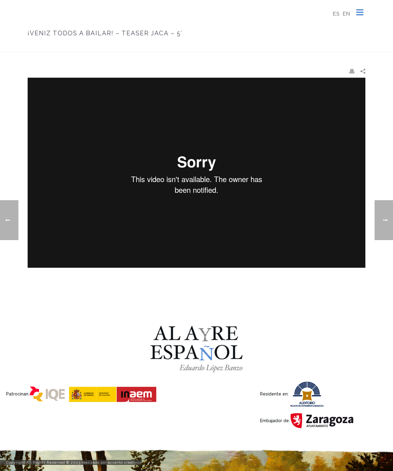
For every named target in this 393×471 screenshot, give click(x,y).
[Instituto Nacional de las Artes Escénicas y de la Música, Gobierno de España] (113, 393)
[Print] (351, 71)
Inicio (253, 46)
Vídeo (269, 46)
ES (336, 13)
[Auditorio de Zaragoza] (309, 393)
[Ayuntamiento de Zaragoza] (323, 420)
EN (346, 13)
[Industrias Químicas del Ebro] (48, 393)
